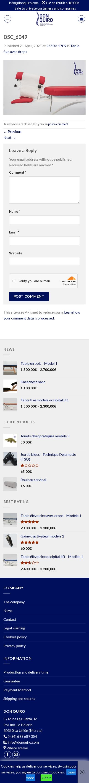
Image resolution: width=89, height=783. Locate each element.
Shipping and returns (19, 698)
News (8, 610)
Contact (9, 619)
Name (14, 211)
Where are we (17, 748)
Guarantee (11, 681)
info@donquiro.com (23, 742)
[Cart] (81, 19)
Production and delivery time (25, 672)
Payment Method (17, 690)
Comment (17, 172)
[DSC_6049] (44, 87)
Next (9, 137)
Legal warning (14, 628)
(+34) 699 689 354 (22, 736)
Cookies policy (15, 637)
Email (14, 232)
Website (15, 253)
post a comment (58, 124)
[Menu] (7, 19)
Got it (46, 777)
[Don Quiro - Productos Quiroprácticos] (44, 19)
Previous (12, 131)
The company (14, 602)
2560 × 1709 (56, 45)
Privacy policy (14, 646)
